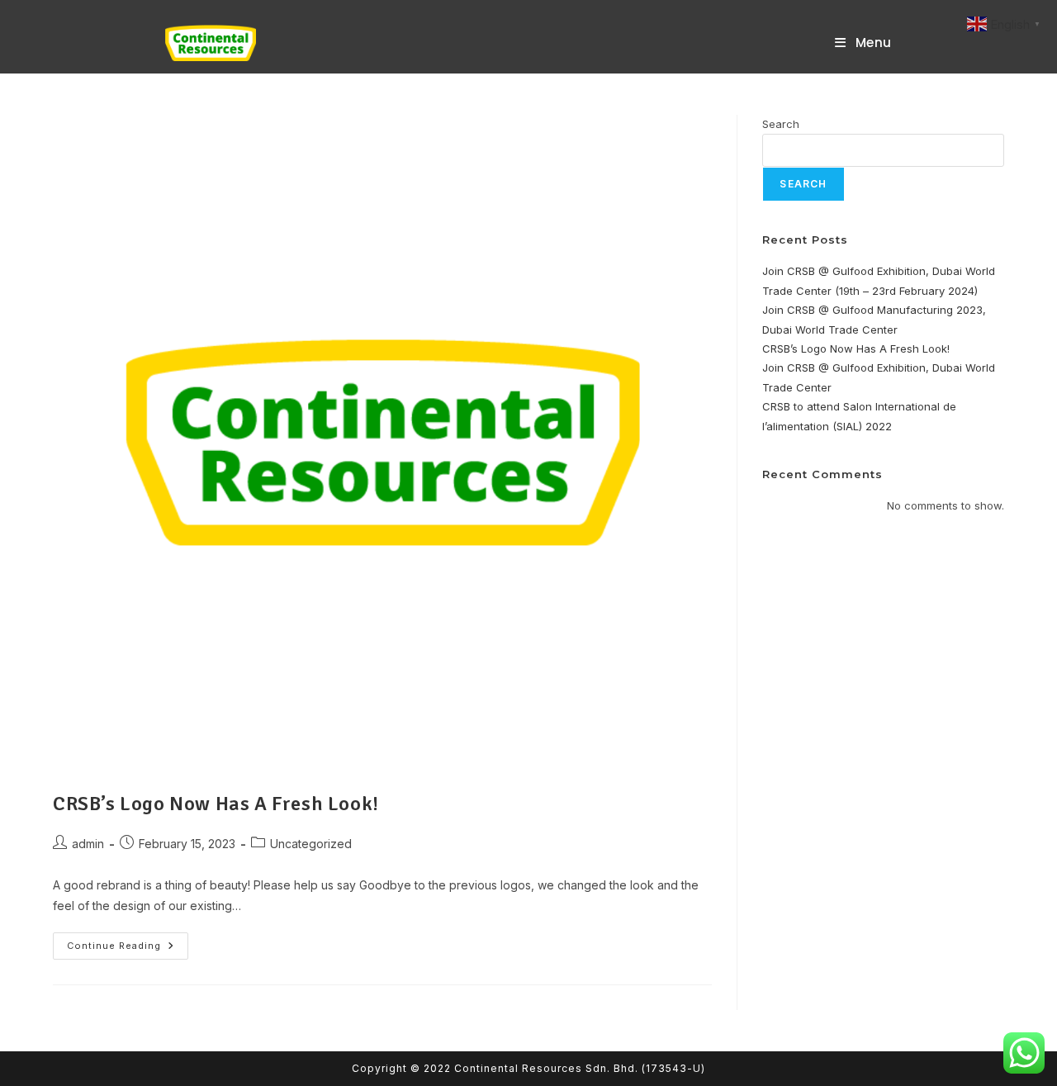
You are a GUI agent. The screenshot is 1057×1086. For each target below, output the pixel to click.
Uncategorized (311, 844)
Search (780, 123)
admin (88, 844)
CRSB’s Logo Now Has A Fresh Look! (216, 803)
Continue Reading (127, 949)
